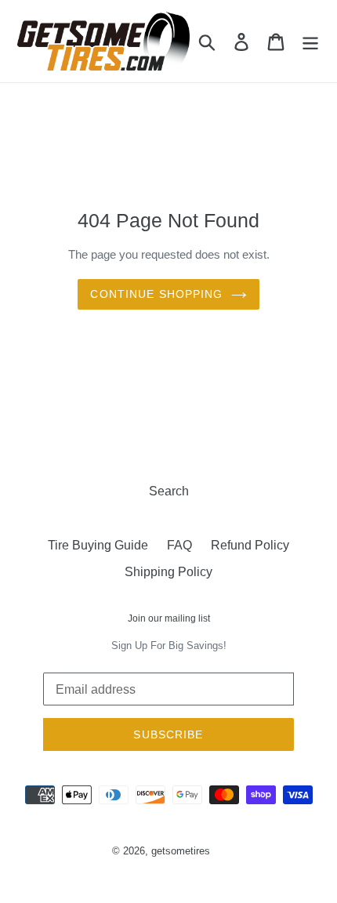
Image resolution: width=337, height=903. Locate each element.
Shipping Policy (168, 571)
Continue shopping (156, 294)
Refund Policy (250, 545)
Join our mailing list (169, 618)
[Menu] (310, 41)
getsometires (180, 851)
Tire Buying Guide (98, 545)
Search (169, 491)
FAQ (179, 545)
